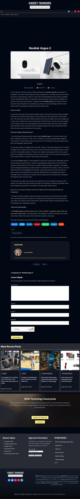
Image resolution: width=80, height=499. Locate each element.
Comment (14, 285)
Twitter (22, 224)
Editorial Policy (63, 237)
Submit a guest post (63, 483)
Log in (56, 462)
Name (13, 303)
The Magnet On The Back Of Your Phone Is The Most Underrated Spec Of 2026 (9, 380)
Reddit (61, 224)
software (58, 479)
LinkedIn (29, 224)
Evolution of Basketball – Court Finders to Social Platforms (29, 379)
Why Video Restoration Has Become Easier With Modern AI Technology (49, 379)
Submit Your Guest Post (40, 417)
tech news (39, 477)
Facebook (14, 224)
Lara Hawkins (30, 87)
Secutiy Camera (17, 233)
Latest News (7, 448)
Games (24, 373)
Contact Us (40, 422)
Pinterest (37, 224)
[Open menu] (1, 11)
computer (51, 479)
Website (13, 319)
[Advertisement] (40, 31)
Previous (36, 264)
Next (44, 264)
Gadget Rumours (37, 494)
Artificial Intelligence (47, 373)
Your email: (32, 449)
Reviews (6, 451)
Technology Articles (67, 373)
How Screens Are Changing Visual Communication (67, 379)
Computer (7, 441)
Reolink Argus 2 (23, 160)
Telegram (53, 224)
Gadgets (7, 14)
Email (13, 311)
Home (2, 14)
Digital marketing (9, 444)
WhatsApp (45, 224)
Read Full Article (6, 389)
